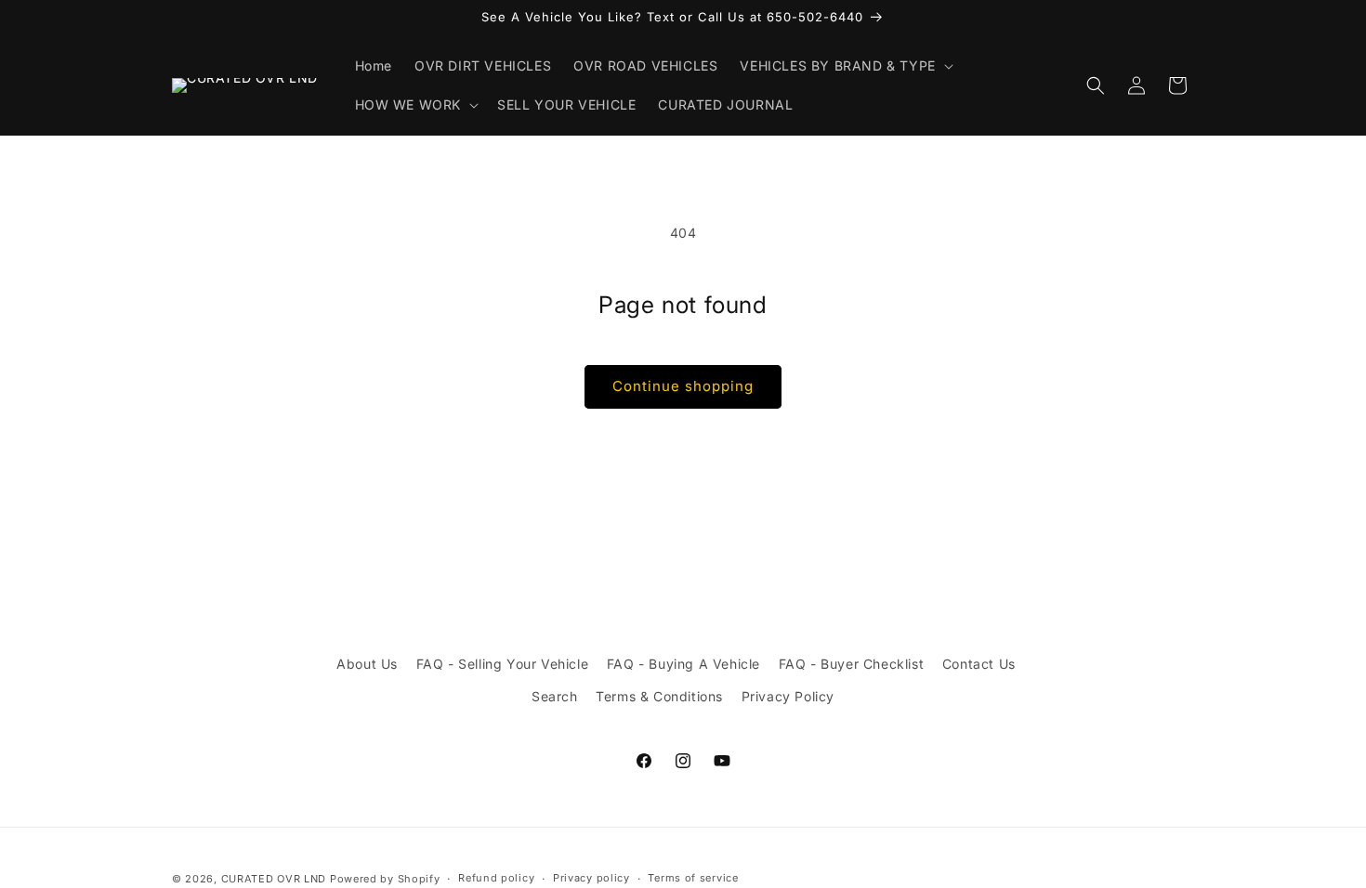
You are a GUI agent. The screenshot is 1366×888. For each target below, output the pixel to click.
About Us (367, 664)
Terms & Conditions (659, 696)
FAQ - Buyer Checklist (852, 664)
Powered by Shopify (385, 878)
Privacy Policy (788, 696)
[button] (844, 65)
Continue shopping (683, 386)
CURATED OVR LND (274, 878)
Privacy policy (591, 877)
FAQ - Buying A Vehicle (683, 664)
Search (555, 696)
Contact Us (979, 664)
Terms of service (693, 877)
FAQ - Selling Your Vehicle (502, 664)
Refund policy (496, 877)
